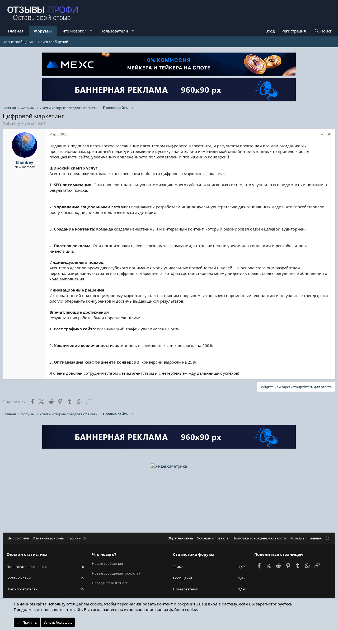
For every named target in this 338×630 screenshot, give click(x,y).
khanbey (13, 123)
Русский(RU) (77, 538)
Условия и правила (212, 538)
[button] (91, 31)
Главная (16, 31)
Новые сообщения (18, 41)
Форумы (43, 31)
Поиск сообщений (53, 41)
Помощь (297, 538)
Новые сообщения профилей (116, 573)
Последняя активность (111, 582)
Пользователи (114, 31)
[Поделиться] (323, 134)
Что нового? (74, 31)
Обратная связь (180, 538)
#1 (330, 134)
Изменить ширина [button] (48, 538)
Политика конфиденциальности (259, 538)
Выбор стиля (18, 538)
